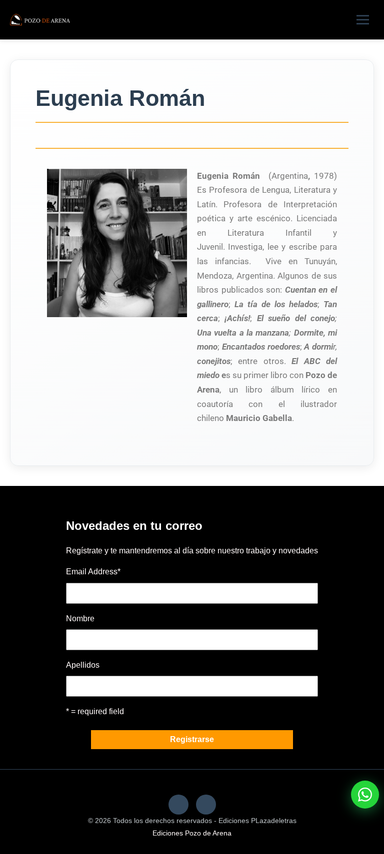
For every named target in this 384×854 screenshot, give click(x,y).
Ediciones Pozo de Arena (192, 833)
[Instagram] (206, 805)
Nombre (80, 618)
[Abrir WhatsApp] (365, 795)
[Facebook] (178, 805)
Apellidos (83, 665)
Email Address (93, 571)
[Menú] (363, 19)
